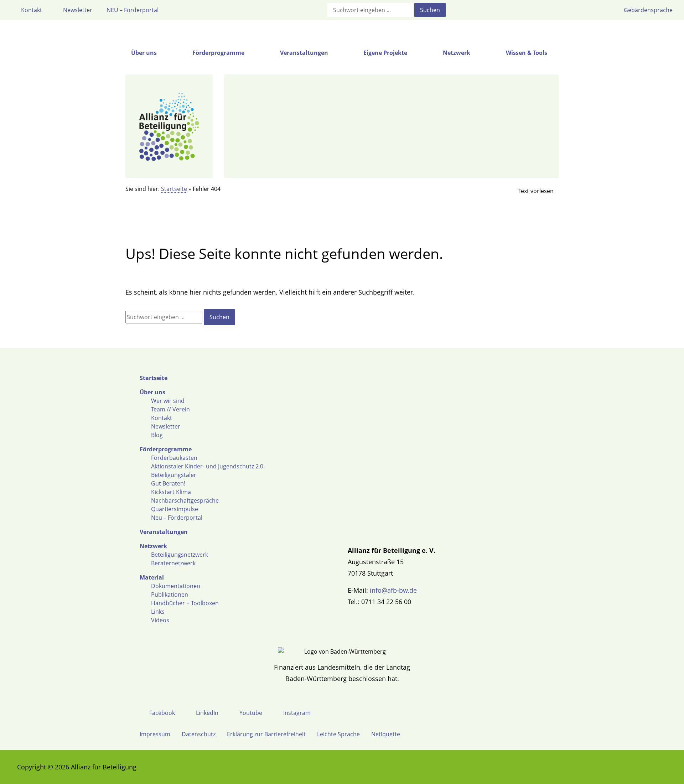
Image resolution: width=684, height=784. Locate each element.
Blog (157, 435)
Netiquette (385, 734)
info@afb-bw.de (393, 590)
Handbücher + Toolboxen (185, 603)
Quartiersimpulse (174, 509)
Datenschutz (199, 734)
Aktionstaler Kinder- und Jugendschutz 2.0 (207, 466)
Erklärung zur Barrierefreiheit (266, 734)
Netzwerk (153, 546)
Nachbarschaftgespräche (185, 500)
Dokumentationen (175, 586)
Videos (160, 620)
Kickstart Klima (171, 492)
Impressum (155, 734)
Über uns (152, 392)
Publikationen (169, 594)
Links (158, 612)
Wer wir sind (168, 401)
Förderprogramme (166, 449)
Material (152, 577)
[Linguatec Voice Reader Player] (530, 191)
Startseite (174, 189)
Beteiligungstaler (173, 475)
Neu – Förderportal (176, 517)
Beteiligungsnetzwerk (179, 555)
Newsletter (165, 426)
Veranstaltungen (164, 532)
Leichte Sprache (338, 734)
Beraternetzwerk (173, 563)
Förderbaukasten (174, 458)
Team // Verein (170, 409)
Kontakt (161, 418)
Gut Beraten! (168, 483)
